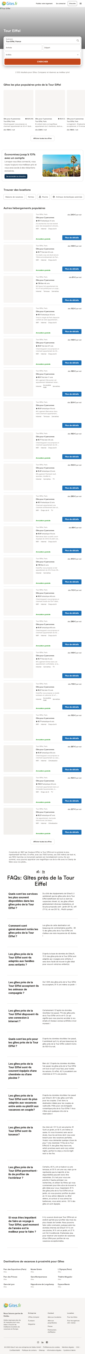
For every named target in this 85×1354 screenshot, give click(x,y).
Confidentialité (15, 1350)
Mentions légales (68, 1347)
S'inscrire (72, 3)
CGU (77, 1347)
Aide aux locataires (54, 1317)
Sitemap (42, 1350)
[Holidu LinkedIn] (42, 1342)
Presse (50, 1326)
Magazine (31, 1324)
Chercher (42, 61)
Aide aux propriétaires (52, 1322)
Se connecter (60, 3)
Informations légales (54, 1350)
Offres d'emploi (33, 1317)
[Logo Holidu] (13, 4)
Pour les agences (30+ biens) (73, 1322)
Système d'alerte (69, 1350)
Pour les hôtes (72, 1317)
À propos (31, 1320)
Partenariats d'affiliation (52, 1331)
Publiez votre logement (44, 3)
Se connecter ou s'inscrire (16, 176)
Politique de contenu (29, 1350)
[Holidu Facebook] (47, 1342)
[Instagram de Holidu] (38, 1342)
